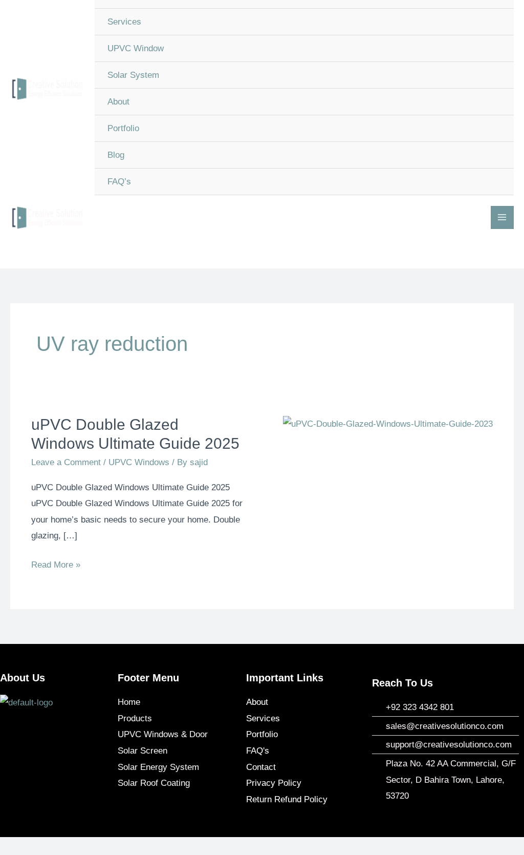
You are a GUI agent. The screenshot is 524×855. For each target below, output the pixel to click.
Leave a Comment (66, 462)
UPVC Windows (138, 462)
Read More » (55, 563)
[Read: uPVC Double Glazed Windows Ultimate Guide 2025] (388, 423)
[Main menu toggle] (502, 218)
